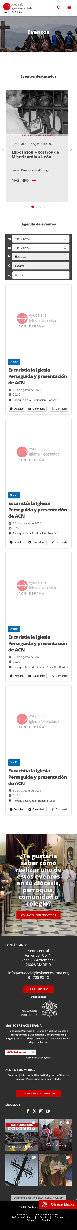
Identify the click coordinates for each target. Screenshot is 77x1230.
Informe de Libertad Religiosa (38, 1075)
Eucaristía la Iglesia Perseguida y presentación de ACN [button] (37, 376)
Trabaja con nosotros (36, 1038)
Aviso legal (22, 1214)
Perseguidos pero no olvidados (43, 1079)
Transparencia (19, 1034)
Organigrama (14, 1038)
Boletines (13, 1075)
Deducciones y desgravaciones (47, 1034)
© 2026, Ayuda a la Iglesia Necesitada (38, 1206)
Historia (39, 1030)
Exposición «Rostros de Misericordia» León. (35, 154)
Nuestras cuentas (56, 1030)
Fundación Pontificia (20, 1030)
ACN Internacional (20, 1052)
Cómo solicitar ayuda (38, 1057)
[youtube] (48, 1111)
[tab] (32, 207)
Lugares (20, 265)
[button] (59, 8)
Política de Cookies (21, 1217)
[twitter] (35, 1111)
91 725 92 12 (38, 977)
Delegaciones (38, 996)
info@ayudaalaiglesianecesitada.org (38, 972)
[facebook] (28, 1111)
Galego (30, 1220)
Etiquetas (20, 256)
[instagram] (41, 1111)
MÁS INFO (20, 180)
